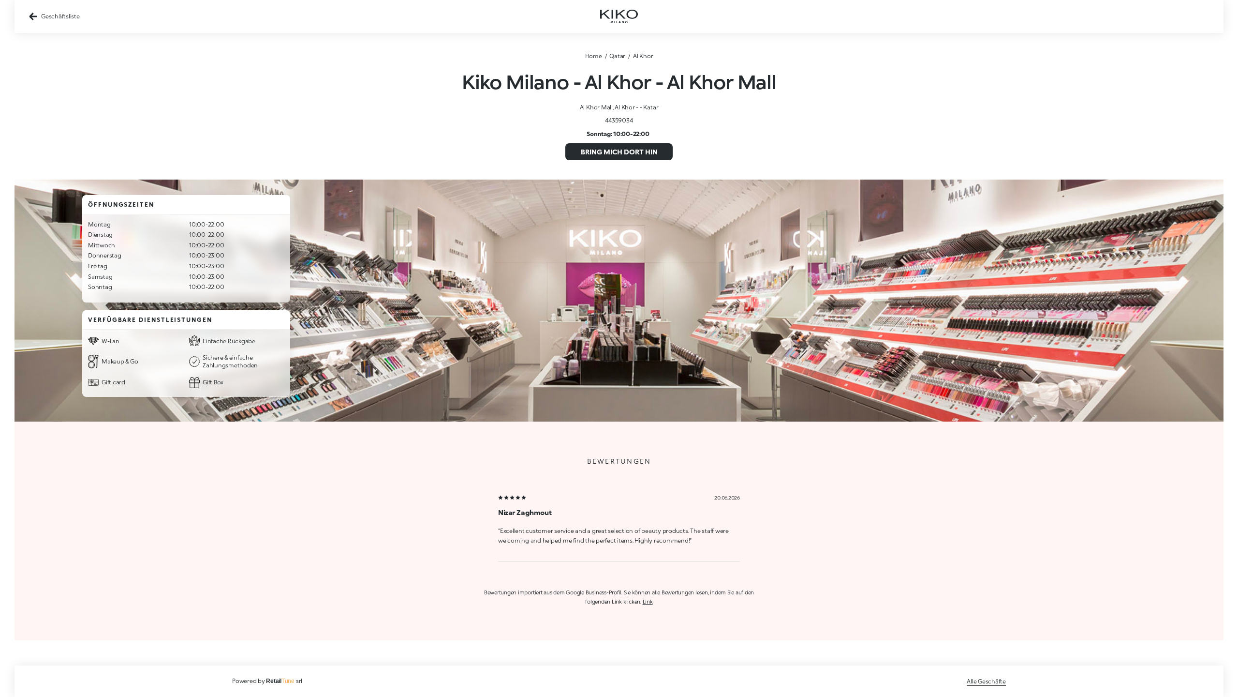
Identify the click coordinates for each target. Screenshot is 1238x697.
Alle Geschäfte (986, 681)
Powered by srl (267, 680)
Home (593, 56)
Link (648, 601)
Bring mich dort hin (619, 152)
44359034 (619, 120)
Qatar (617, 56)
